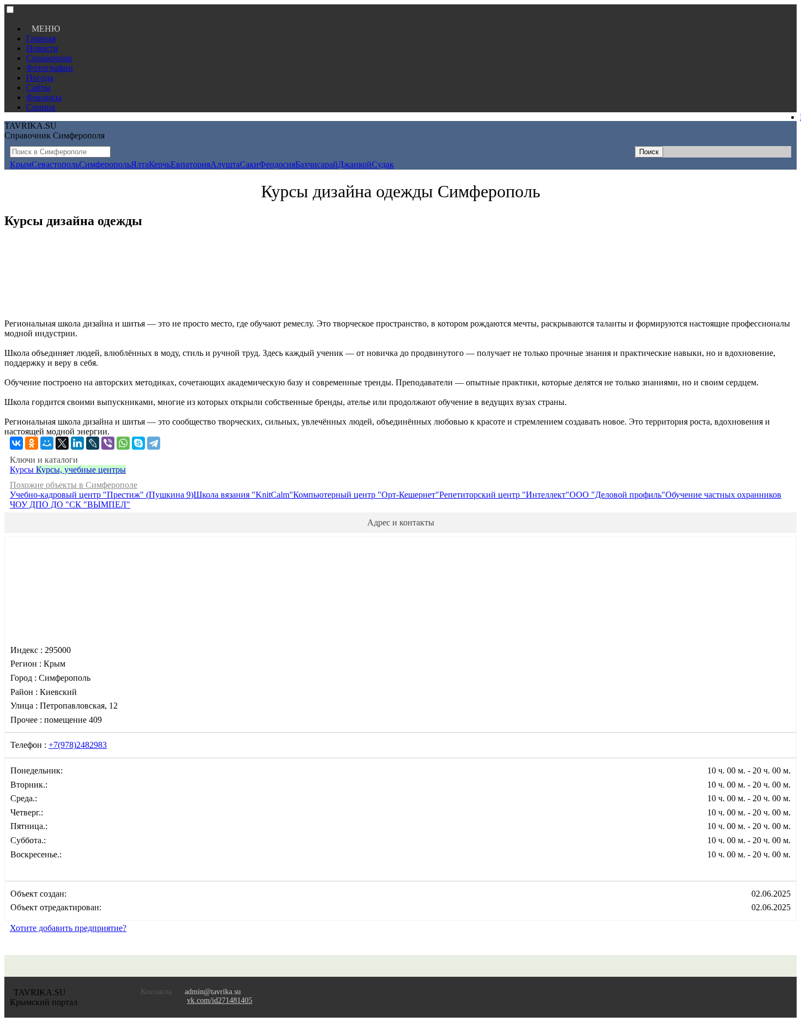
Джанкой (355, 164)
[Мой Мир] (46, 443)
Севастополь (55, 164)
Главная (41, 38)
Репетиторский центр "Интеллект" (504, 494)
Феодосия (277, 164)
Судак (383, 164)
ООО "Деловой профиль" (617, 494)
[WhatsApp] (123, 443)
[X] (62, 443)
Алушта (225, 164)
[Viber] (107, 443)
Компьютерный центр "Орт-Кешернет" (366, 494)
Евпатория (190, 164)
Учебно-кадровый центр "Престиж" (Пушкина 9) (101, 494)
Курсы (23, 469)
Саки (249, 164)
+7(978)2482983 (77, 744)
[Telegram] (153, 443)
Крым (21, 164)
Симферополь (105, 164)
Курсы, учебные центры (81, 469)
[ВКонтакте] (16, 443)
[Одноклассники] (31, 443)
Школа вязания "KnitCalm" (243, 494)
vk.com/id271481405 (219, 1000)
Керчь (160, 164)
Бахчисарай (316, 164)
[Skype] (138, 443)
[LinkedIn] (77, 443)
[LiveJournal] (92, 443)
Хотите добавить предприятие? (68, 928)
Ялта (140, 164)
